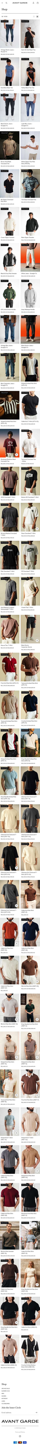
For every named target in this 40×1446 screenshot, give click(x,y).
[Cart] (38, 3)
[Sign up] (36, 1413)
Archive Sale (6, 1388)
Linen (3, 1401)
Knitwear (4, 1398)
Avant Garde (22, 1428)
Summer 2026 (6, 1391)
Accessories (6, 1403)
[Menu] (2, 3)
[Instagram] (20, 1436)
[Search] (6, 3)
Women (4, 1396)
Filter (5, 16)
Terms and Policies (20, 1432)
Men (3, 1393)
